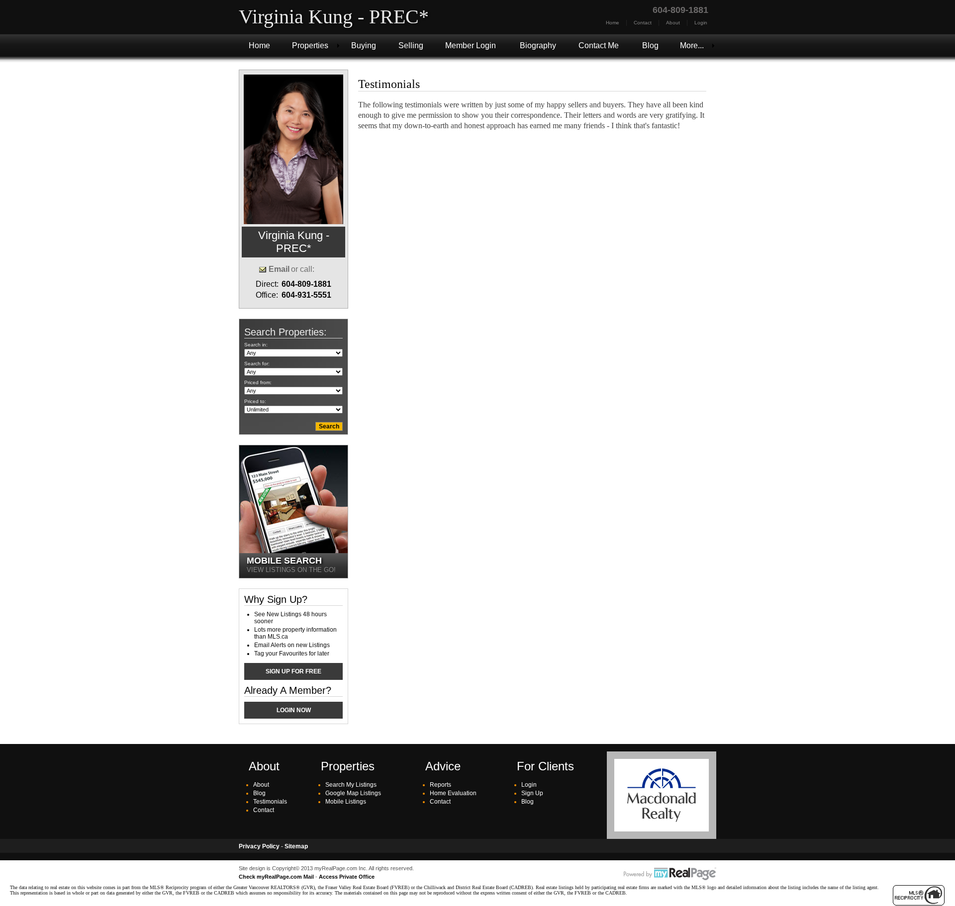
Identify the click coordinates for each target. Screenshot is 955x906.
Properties (310, 45)
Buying (363, 45)
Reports (440, 784)
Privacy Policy (259, 846)
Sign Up (532, 793)
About (673, 22)
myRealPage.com (670, 874)
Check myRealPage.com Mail (276, 877)
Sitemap (296, 846)
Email (279, 269)
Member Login (470, 45)
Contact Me (598, 45)
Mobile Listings (345, 801)
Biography (538, 45)
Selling (410, 45)
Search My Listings (351, 784)
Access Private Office (347, 877)
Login (700, 22)
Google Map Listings (353, 793)
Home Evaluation (453, 793)
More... (692, 45)
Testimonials (270, 801)
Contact (643, 22)
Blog (650, 45)
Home (612, 22)
